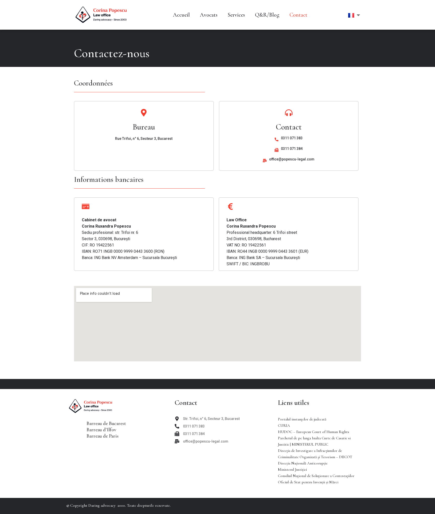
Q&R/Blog (267, 15)
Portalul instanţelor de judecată (302, 419)
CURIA (284, 425)
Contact (298, 15)
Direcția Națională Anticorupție (303, 463)
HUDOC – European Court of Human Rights (313, 432)
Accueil (181, 15)
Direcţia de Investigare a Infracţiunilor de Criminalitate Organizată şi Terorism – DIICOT (315, 453)
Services (236, 15)
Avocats (209, 15)
